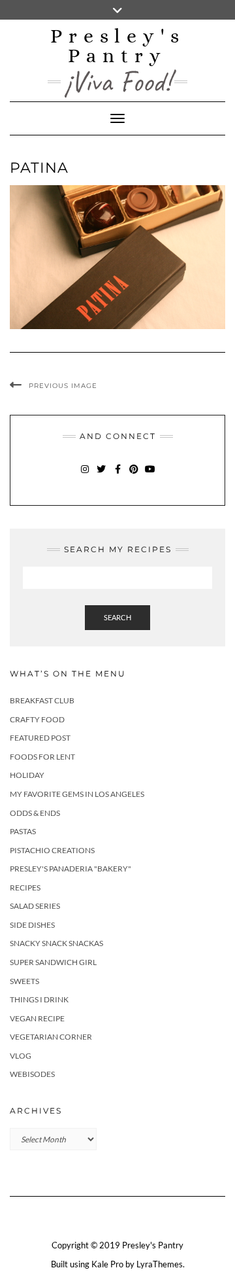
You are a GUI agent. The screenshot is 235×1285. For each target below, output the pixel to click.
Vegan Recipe (37, 1018)
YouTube (150, 475)
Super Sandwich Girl (53, 962)
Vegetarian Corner (51, 1037)
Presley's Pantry (117, 46)
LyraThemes (159, 1264)
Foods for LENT (42, 757)
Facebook (118, 475)
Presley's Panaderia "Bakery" (70, 868)
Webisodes (32, 1074)
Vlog (20, 1056)
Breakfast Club (42, 700)
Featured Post (40, 738)
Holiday (27, 775)
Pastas (23, 831)
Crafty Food (37, 719)
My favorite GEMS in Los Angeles (77, 794)
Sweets (24, 981)
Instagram (85, 475)
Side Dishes (32, 925)
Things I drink (39, 999)
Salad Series (35, 906)
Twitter (101, 475)
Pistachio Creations (52, 850)
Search (117, 617)
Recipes (25, 887)
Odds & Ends (35, 813)
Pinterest (134, 475)
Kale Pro (107, 1264)
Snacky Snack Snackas (56, 943)
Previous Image (63, 385)
